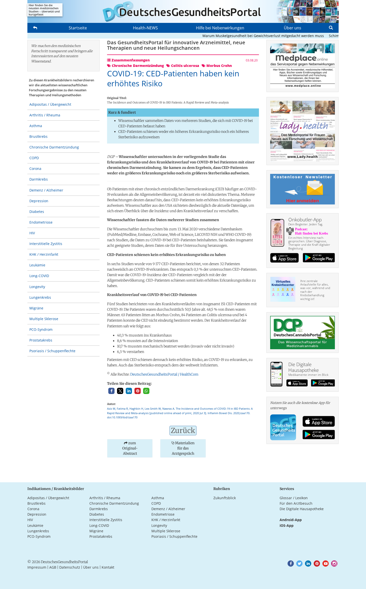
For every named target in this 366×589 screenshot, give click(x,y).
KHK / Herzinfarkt (43, 254)
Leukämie (37, 265)
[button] (111, 391)
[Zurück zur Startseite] (183, 11)
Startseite (78, 28)
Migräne (36, 308)
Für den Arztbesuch (296, 503)
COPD (34, 157)
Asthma (35, 125)
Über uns (292, 28)
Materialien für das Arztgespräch (183, 448)
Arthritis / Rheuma (44, 115)
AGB (52, 567)
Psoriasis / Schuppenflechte (52, 350)
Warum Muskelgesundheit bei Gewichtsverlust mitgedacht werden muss (254, 35)
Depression (38, 200)
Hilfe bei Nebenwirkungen (220, 28)
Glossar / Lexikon (294, 497)
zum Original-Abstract (130, 448)
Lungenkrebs (40, 297)
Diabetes (36, 211)
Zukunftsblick (224, 497)
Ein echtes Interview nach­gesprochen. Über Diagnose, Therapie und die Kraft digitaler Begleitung (309, 243)
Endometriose (41, 222)
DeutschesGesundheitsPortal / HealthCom (164, 374)
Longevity (37, 286)
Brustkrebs (38, 136)
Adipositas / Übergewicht (50, 104)
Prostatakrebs (40, 340)
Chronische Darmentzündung (54, 147)
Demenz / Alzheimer (46, 190)
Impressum (36, 567)
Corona (35, 168)
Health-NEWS (145, 28)
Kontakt (108, 567)
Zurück (183, 430)
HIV (32, 233)
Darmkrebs (38, 179)
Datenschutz (69, 567)
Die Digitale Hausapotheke (302, 508)
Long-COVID (39, 275)
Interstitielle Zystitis (45, 243)
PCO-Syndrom (41, 329)
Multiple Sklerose (43, 318)
